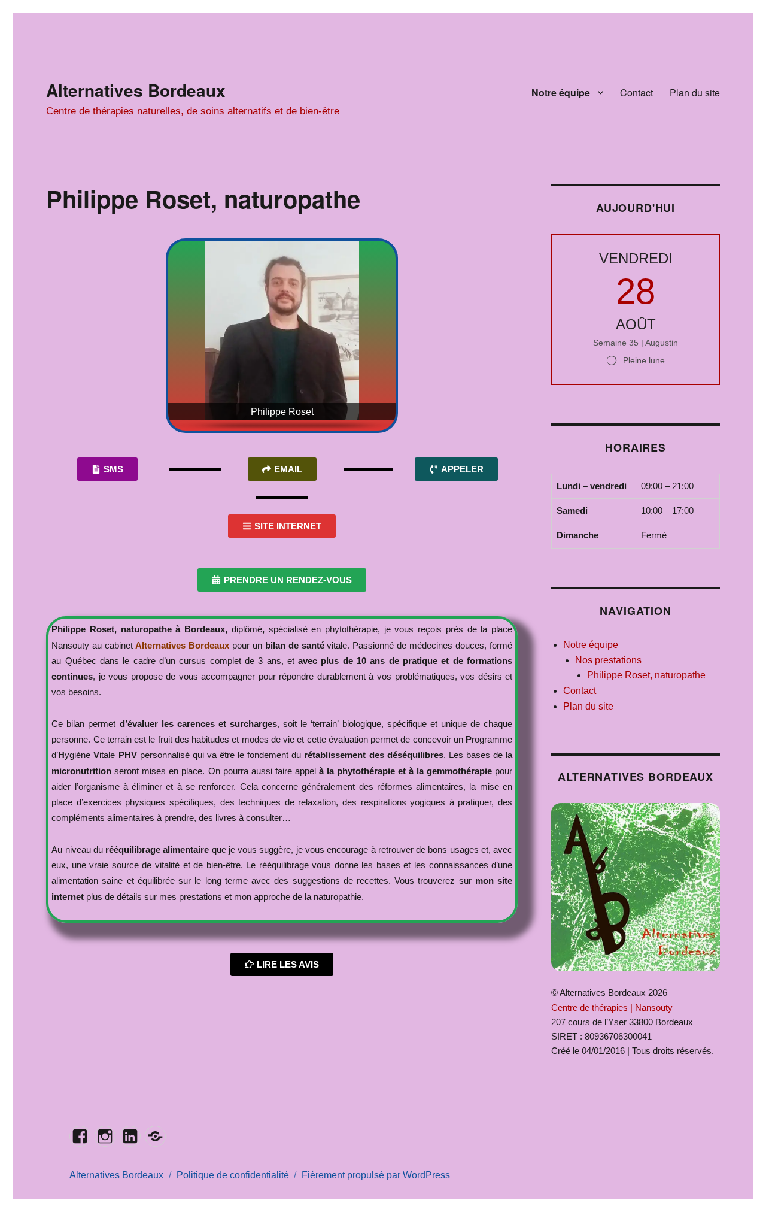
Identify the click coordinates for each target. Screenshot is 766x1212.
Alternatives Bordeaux (136, 90)
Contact (636, 92)
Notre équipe (560, 92)
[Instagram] (105, 1136)
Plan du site (695, 92)
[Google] (155, 1136)
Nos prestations (608, 660)
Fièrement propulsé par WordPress (376, 1175)
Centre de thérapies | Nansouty (612, 1007)
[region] (282, 336)
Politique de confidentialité (233, 1175)
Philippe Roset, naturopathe (646, 675)
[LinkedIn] (130, 1136)
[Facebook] (79, 1136)
